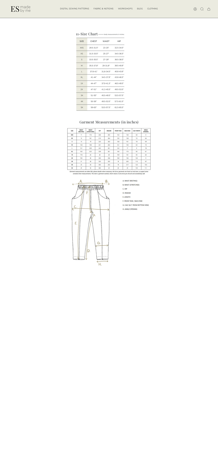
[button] (125, 9)
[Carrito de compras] (208, 9)
